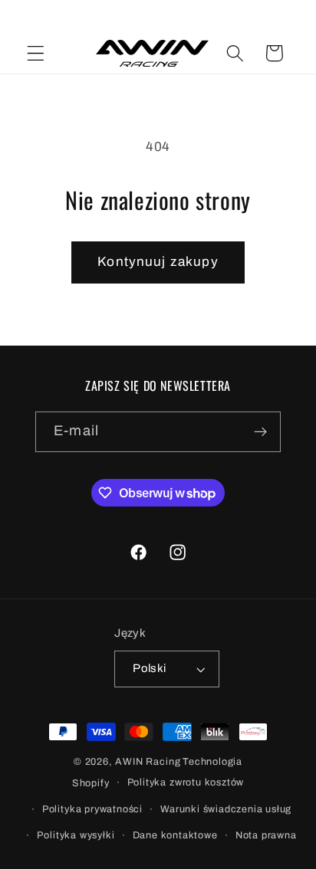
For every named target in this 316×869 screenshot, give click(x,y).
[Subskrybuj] (260, 432)
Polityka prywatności (92, 809)
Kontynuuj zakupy (157, 261)
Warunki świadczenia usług (225, 809)
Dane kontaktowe (175, 835)
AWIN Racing (147, 761)
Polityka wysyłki (75, 835)
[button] (35, 53)
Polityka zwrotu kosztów (186, 782)
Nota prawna (266, 835)
